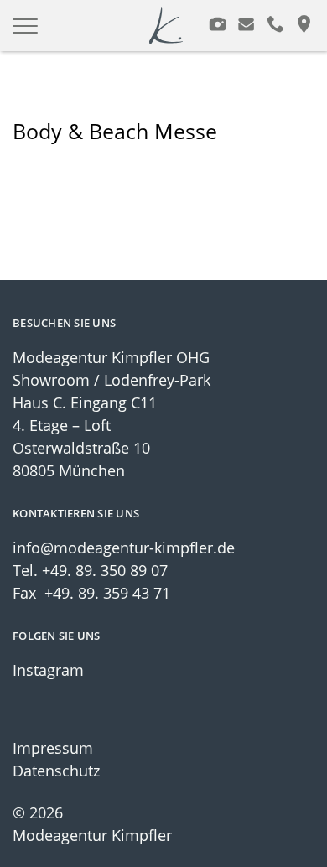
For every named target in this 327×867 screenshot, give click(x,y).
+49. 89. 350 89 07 (105, 570)
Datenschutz (56, 771)
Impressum (53, 748)
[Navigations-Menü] (31, 26)
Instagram (48, 670)
